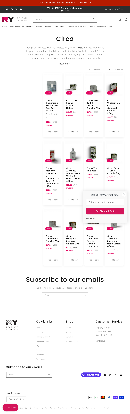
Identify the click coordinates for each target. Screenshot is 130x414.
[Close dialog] (124, 194)
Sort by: (88, 69)
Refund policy (62, 408)
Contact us (100, 340)
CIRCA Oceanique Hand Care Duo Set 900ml (52, 105)
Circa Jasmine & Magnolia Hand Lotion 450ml (114, 241)
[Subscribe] (85, 295)
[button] (5, 26)
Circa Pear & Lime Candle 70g (113, 171)
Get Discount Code (105, 211)
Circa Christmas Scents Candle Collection (93, 241)
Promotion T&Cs (42, 354)
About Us (39, 350)
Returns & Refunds (43, 337)
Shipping (39, 332)
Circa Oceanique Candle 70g (52, 239)
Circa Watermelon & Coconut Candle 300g (113, 107)
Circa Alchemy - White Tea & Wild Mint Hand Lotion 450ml (73, 174)
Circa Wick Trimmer (93, 169)
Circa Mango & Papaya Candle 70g (72, 240)
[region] (65, 3)
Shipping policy (75, 408)
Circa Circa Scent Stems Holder (72, 104)
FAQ (37, 346)
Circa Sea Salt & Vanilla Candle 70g (93, 104)
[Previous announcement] (42, 9)
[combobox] (65, 19)
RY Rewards (40, 359)
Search (68, 328)
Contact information (104, 408)
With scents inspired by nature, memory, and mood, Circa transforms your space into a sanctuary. (65, 63)
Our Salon (69, 337)
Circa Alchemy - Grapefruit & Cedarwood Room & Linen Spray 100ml (52, 177)
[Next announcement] (87, 9)
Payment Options (42, 341)
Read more (64, 63)
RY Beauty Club (72, 341)
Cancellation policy (88, 408)
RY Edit (68, 332)
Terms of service (50, 408)
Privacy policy (38, 408)
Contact (39, 328)
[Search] (94, 19)
